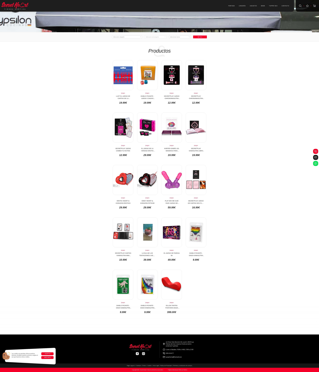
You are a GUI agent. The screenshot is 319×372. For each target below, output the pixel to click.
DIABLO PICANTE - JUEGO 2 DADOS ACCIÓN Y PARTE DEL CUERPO (147, 97)
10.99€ (123, 260)
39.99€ (147, 260)
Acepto (47, 353)
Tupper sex (273, 5)
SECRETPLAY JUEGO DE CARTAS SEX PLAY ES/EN (196, 202)
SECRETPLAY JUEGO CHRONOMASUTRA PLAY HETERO (171, 97)
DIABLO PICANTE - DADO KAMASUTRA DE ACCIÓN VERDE (123, 307)
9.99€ (196, 260)
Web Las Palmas (183, 370)
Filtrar (200, 37)
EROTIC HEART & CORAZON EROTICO (123, 202)
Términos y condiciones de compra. (182, 365)
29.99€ (147, 155)
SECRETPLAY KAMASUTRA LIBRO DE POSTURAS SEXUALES (196, 149)
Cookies (149, 365)
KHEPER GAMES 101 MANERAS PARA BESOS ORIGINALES (171, 149)
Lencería (242, 5)
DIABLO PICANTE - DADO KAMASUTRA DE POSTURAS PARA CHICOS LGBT (147, 307)
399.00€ (171, 312)
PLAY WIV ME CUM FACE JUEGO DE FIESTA (171, 202)
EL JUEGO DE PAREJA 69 (172, 254)
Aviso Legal (156, 365)
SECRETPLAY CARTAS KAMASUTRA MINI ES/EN (123, 254)
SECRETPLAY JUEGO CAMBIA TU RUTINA (123, 149)
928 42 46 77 (170, 353)
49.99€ (172, 260)
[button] (127, 37)
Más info (47, 357)
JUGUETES (253, 5)
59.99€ (172, 207)
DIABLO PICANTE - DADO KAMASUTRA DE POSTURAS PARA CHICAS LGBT (196, 254)
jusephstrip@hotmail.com (174, 357)
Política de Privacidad (166, 365)
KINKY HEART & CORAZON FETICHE (147, 202)
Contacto (285, 5)
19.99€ (123, 103)
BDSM (263, 5)
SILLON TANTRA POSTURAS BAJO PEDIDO (171, 307)
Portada (231, 5)
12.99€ (172, 103)
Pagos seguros (131, 365)
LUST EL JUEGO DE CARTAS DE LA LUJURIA (123, 97)
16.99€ (196, 207)
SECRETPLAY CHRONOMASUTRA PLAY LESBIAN (196, 97)
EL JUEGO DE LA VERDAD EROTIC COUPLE (147, 149)
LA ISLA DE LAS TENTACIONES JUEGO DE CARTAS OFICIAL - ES (147, 254)
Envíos (144, 365)
